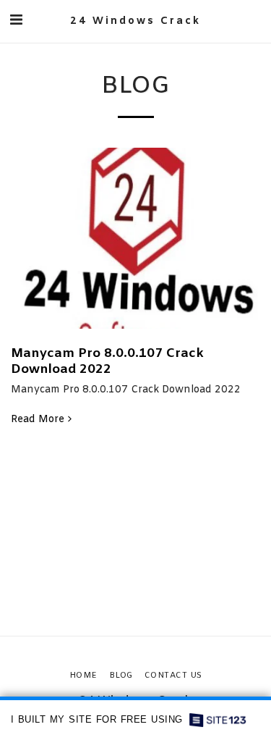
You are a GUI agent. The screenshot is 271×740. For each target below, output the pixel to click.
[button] (16, 20)
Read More (37, 419)
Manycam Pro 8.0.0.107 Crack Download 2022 (107, 361)
